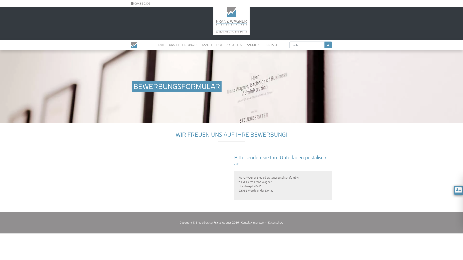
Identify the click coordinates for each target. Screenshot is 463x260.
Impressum (259, 222)
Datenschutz (276, 222)
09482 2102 (142, 3)
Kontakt (245, 222)
